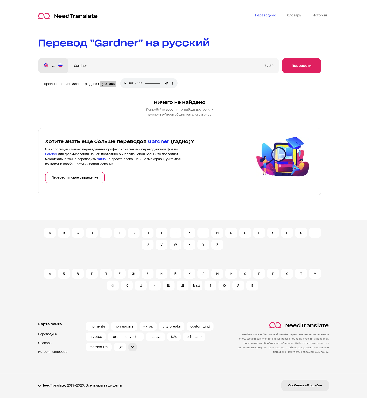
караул (155, 337)
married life (98, 347)
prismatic (194, 337)
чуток (148, 326)
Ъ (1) (196, 285)
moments (97, 326)
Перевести (302, 66)
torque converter (126, 337)
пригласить (124, 326)
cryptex (95, 337)
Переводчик (47, 334)
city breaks (172, 326)
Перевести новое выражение (75, 177)
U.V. (174, 337)
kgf (120, 347)
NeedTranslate (76, 16)
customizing (200, 326)
